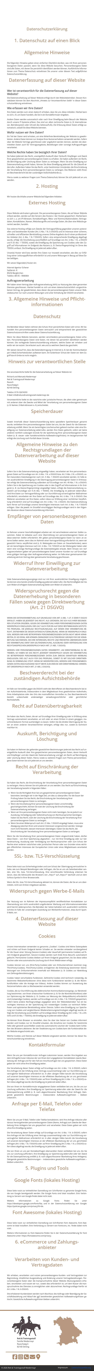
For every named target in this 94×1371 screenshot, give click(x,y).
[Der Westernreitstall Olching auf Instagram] (20, 1356)
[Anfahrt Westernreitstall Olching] (37, 1356)
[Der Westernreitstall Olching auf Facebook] (14, 1356)
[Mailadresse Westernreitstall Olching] (32, 1356)
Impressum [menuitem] (63, 1367)
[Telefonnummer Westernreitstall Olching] (26, 1356)
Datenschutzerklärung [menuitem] (81, 1367)
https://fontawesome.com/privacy (36, 1235)
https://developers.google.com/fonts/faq (24, 1203)
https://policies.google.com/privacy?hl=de (25, 1206)
